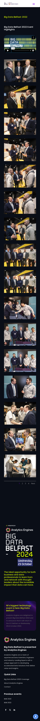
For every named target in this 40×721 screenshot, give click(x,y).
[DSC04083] (20, 213)
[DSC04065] (20, 160)
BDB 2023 (7, 699)
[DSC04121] (20, 345)
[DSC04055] (20, 134)
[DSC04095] (20, 240)
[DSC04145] (20, 424)
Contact (7, 687)
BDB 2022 (7, 703)
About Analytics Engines (13, 683)
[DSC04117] (20, 319)
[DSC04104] (20, 266)
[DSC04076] (20, 187)
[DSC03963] (20, 81)
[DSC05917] (20, 477)
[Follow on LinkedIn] (14, 710)
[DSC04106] (20, 292)
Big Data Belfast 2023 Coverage (16, 679)
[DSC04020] (20, 108)
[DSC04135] (20, 398)
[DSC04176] (20, 450)
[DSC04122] (20, 371)
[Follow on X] (10, 710)
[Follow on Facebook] (5, 710)
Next (33, 483)
